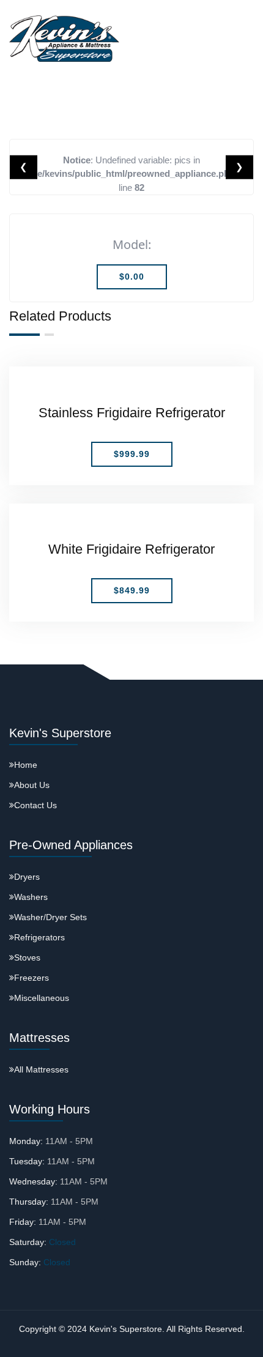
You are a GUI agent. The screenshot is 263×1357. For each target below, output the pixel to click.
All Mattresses (41, 1069)
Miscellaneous (41, 998)
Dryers (27, 877)
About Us (32, 785)
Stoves (27, 957)
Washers (31, 897)
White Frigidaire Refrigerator (131, 549)
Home (25, 765)
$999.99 (132, 454)
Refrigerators (39, 937)
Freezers (31, 978)
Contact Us (35, 805)
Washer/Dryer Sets (50, 917)
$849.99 (132, 590)
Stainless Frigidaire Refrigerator (132, 412)
